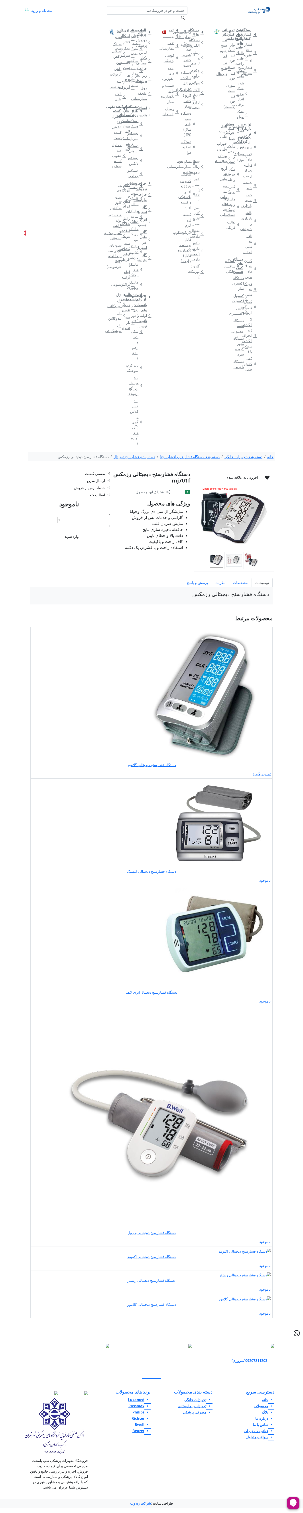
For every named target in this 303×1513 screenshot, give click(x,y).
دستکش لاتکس (137, 161)
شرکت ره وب (140, 1503)
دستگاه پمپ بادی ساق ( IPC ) (190, 124)
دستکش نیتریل (137, 136)
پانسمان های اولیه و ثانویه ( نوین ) (146, 315)
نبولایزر (198, 82)
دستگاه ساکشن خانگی (234, 266)
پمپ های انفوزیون (173, 73)
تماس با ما (57, 24)
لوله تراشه (129, 274)
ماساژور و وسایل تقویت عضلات (234, 207)
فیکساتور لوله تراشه (120, 220)
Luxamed (136, 1399)
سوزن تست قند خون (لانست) (234, 96)
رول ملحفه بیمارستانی (146, 93)
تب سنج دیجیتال (226, 68)
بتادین (146, 115)
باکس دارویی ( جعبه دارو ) (198, 251)
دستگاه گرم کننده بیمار (190, 98)
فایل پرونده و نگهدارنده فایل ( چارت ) (190, 250)
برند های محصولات (133, 1392)
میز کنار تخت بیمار (198, 215)
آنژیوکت (129, 87)
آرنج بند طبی (226, 173)
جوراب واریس (226, 146)
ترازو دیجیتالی (198, 105)
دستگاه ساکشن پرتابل (190, 78)
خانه (266, 21)
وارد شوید (72, 536)
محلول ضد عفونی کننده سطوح (120, 155)
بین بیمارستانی (182, 164)
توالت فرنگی (234, 225)
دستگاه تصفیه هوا (190, 147)
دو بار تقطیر (129, 307)
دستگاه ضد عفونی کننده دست (190, 55)
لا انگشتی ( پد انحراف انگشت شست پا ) (251, 335)
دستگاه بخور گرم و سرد (243, 346)
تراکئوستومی (129, 284)
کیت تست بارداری (251, 200)
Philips (138, 1412)
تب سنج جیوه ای (226, 48)
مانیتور (182, 31)
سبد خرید (31, 233)
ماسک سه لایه (129, 126)
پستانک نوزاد (243, 157)
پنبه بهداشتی (120, 84)
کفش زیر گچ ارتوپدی (251, 307)
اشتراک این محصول (150, 492)
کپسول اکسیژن (243, 298)
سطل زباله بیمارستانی (198, 166)
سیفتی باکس (120, 54)
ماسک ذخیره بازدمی (137, 252)
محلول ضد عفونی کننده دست (120, 127)
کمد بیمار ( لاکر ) (198, 190)
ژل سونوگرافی (120, 328)
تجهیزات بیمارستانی (192, 21)
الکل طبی (120, 96)
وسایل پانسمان (173, 111)
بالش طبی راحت (243, 58)
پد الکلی (129, 77)
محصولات (261, 1405)
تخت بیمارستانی (173, 45)
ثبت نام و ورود (41, 10)
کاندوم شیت (137, 83)
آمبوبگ (190, 173)
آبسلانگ (146, 108)
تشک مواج (243, 114)
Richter (138, 1418)
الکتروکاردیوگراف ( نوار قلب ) (198, 92)
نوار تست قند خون (234, 52)
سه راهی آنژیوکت (120, 69)
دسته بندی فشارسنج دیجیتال (134, 456)
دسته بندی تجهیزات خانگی (243, 456)
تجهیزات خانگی (248, 21)
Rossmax (136, 1405)
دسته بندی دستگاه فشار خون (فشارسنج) (190, 456)
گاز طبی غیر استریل (146, 239)
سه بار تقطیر (129, 322)
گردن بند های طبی (251, 268)
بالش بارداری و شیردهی (251, 220)
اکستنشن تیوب (129, 65)
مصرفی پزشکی (142, 21)
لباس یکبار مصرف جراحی (146, 60)
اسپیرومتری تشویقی (120, 235)
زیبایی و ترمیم (198, 58)
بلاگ (84, 21)
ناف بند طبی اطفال (251, 243)
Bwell (139, 1424)
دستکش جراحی (137, 173)
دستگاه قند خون (234, 73)
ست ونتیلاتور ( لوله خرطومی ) (129, 254)
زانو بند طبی (226, 209)
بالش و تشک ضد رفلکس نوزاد (243, 136)
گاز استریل (146, 209)
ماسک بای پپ (137, 234)
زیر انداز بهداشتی (146, 78)
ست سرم (120, 34)
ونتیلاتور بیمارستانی (190, 34)
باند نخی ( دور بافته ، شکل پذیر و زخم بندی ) (137, 331)
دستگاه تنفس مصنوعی (243, 326)
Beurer (138, 1430)
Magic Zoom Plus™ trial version (220, 488)
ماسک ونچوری (137, 285)
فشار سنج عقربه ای (251, 52)
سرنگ (120, 44)
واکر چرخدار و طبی (234, 174)
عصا (234, 138)
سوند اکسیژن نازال (137, 198)
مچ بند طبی (226, 191)
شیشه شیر (251, 185)
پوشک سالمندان (226, 158)
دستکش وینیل (137, 123)
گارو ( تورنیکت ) (198, 271)
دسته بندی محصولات (193, 1392)
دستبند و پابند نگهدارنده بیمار (173, 93)
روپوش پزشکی (146, 43)
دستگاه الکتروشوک (198, 43)
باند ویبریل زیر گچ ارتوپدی (137, 385)
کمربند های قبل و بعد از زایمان (251, 165)
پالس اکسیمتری (243, 311)
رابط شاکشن (129, 221)
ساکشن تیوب (129, 234)
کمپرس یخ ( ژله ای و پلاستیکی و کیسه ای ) (190, 194)
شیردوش (251, 147)
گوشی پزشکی (173, 58)
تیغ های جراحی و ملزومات (146, 194)
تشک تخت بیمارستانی (190, 164)
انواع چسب (146, 222)
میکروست (129, 48)
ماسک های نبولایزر (137, 269)
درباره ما (45, 24)
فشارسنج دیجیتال (251, 70)
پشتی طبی (243, 73)
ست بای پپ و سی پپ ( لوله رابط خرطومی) (120, 256)
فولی (137, 35)
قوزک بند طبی (251, 289)
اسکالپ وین (129, 38)
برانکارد (173, 35)
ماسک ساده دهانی (137, 216)
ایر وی (120, 187)
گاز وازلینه (146, 257)
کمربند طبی (234, 189)
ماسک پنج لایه (129, 144)
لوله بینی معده (137, 48)
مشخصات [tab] (240, 582)
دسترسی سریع (260, 1392)
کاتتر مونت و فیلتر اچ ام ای (129, 198)
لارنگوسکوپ (190, 232)
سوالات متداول (96, 24)
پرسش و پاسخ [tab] (197, 582)
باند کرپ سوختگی (137, 368)
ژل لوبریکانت (120, 303)
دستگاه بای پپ (243, 364)
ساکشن (137, 60)
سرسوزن (129, 55)
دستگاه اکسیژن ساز (243, 283)
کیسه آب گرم (190, 220)
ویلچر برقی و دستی (234, 153)
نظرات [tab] (220, 582)
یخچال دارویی (198, 233)
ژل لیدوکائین (120, 316)
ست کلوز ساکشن (120, 202)
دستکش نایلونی (137, 148)
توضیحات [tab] (262, 582)
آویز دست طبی (226, 131)
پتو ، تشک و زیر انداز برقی (243, 94)
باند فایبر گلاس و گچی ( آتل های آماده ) (137, 422)
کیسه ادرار (137, 70)
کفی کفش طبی (251, 364)
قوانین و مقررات (71, 24)
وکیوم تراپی (198, 73)
